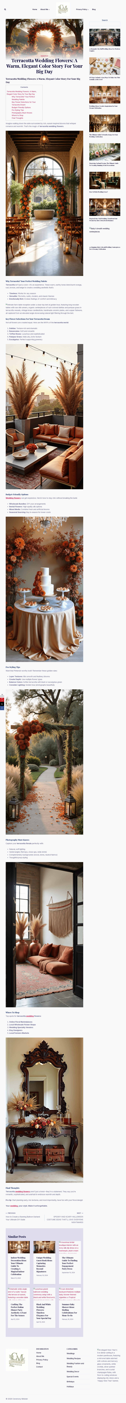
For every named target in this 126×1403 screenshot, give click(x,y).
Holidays (70, 1387)
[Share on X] (2, 704)
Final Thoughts (17, 118)
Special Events (73, 1377)
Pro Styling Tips (18, 110)
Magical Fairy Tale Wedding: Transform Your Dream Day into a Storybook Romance (103, 220)
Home (34, 9)
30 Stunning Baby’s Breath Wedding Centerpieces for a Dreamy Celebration (104, 248)
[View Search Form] (5, 9)
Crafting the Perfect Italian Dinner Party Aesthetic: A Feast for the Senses (18, 1310)
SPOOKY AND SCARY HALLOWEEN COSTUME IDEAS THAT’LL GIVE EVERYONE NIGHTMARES (65, 1217)
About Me (40, 1356)
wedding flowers (22, 1192)
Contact (39, 1367)
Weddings (44, 56)
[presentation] (19, 1247)
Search (105, 20)
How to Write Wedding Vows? (98, 192)
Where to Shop (17, 115)
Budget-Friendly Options (21, 107)
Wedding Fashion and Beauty (75, 1365)
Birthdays (70, 1382)
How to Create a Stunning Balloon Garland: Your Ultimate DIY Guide (23, 1216)
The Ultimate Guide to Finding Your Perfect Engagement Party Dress (69, 1263)
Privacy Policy (42, 1360)
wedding (30, 1016)
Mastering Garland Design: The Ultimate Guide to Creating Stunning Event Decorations (103, 164)
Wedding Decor (73, 1372)
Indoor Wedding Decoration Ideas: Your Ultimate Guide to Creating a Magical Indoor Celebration (18, 1265)
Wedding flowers (13, 498)
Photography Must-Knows (22, 113)
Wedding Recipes (74, 1358)
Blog (94, 9)
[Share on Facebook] (2, 708)
